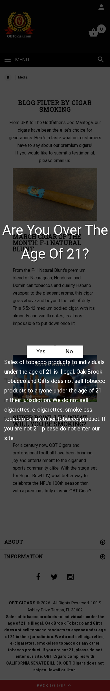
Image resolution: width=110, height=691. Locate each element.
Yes (40, 351)
